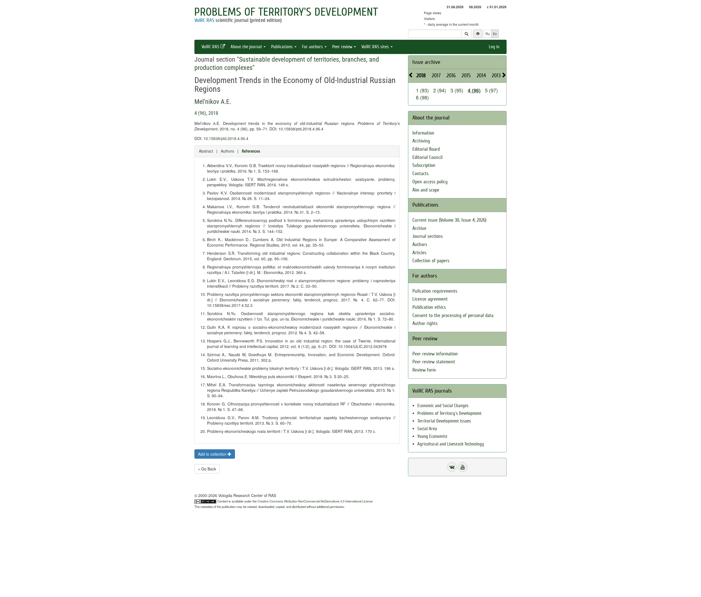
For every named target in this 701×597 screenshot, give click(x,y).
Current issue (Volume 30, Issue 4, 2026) (449, 220)
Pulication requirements (434, 291)
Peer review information (435, 354)
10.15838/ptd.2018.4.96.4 (225, 138)
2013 (496, 75)
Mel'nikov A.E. (212, 101)
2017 (436, 75)
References (251, 151)
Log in (494, 46)
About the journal (247, 46)
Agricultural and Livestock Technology (450, 444)
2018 (421, 75)
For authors (313, 46)
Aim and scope (425, 190)
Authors (227, 151)
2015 (466, 75)
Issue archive (426, 62)
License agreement (430, 299)
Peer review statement (433, 362)
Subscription (423, 165)
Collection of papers (430, 261)
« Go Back (207, 469)
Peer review (342, 46)
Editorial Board (426, 149)
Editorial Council (427, 157)
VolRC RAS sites (375, 46)
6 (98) (422, 97)
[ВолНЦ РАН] (452, 467)
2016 (451, 75)
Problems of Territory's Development (286, 12)
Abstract (206, 151)
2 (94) (439, 90)
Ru (487, 33)
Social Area (427, 428)
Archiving (421, 141)
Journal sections (427, 236)
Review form (424, 370)
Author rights (425, 323)
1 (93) (422, 90)
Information (423, 133)
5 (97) (491, 90)
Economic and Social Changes (443, 405)
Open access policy (430, 182)
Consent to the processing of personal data (452, 315)
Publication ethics (429, 307)
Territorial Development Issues (444, 421)
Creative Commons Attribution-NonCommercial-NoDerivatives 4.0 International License (315, 501)
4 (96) (474, 90)
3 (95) (456, 90)
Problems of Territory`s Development (449, 413)
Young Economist (432, 436)
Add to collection (213, 454)
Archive (419, 228)
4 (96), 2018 (206, 113)
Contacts (420, 173)
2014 (481, 75)
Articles (419, 253)
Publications (282, 46)
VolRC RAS (204, 20)
